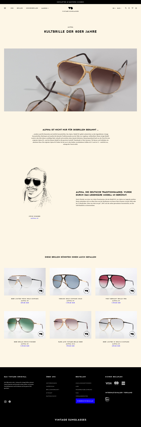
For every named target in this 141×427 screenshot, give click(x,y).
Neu (12, 8)
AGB (77, 386)
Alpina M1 (35, 218)
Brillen (20, 8)
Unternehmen (51, 383)
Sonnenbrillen (32, 8)
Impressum (50, 386)
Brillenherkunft (52, 389)
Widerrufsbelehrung (84, 389)
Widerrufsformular (85, 401)
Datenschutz (51, 396)
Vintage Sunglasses (70, 11)
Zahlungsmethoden (83, 383)
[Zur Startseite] (70, 8)
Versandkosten (82, 396)
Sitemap (49, 393)
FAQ (77, 393)
